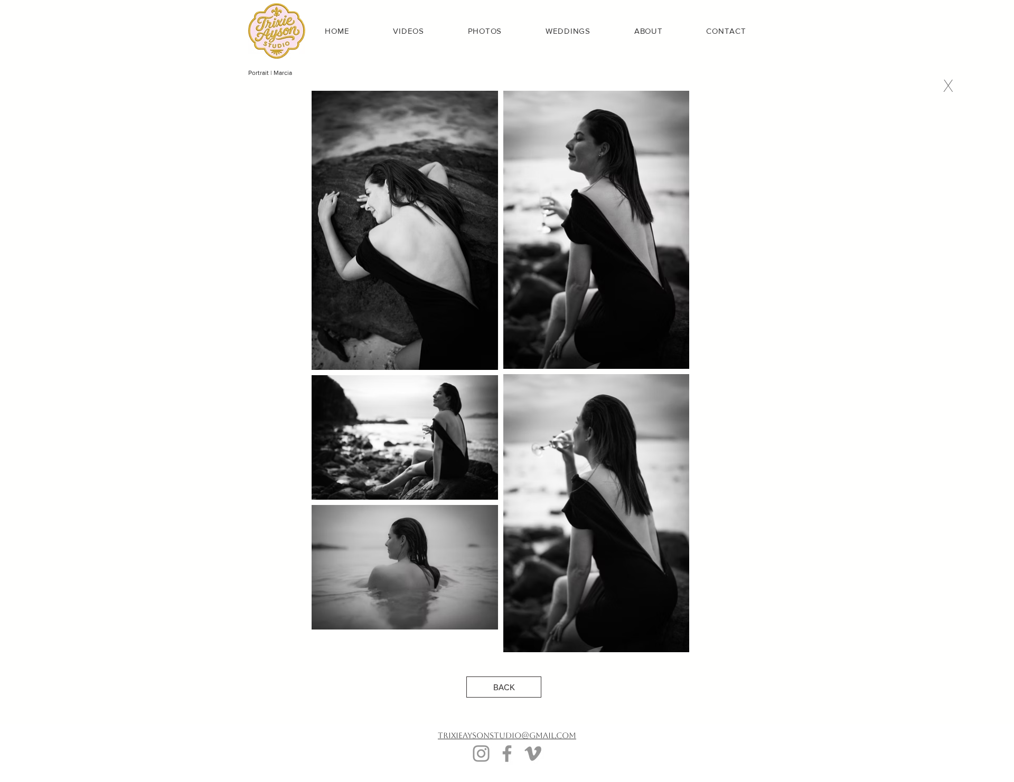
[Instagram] (481, 753)
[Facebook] (507, 753)
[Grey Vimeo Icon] (533, 753)
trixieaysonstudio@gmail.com (507, 735)
